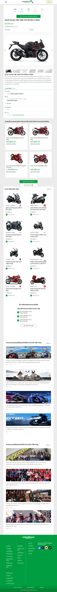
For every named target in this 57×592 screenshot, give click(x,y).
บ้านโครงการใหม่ (9, 573)
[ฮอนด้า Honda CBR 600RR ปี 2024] (40, 158)
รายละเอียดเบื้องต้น (8, 88)
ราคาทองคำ (19, 555)
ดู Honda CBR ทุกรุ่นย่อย (12, 100)
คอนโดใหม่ (8, 575)
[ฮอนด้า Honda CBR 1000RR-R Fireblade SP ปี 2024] (16, 158)
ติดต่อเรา (30, 553)
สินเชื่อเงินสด (20, 546)
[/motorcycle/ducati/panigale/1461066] (14, 279)
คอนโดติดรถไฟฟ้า (9, 578)
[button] (49, 2)
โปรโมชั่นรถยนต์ (9, 563)
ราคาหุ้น (19, 558)
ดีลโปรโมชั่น (31, 546)
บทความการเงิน (9, 556)
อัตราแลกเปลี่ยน (20, 563)
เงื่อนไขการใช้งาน (32, 548)
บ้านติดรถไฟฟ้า (9, 581)
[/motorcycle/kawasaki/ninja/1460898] (14, 225)
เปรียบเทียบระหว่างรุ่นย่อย (28, 181)
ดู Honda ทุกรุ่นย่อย (14, 93)
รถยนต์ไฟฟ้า (8, 548)
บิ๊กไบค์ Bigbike (9, 554)
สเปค (14, 88)
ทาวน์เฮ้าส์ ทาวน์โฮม (10, 583)
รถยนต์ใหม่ (8, 546)
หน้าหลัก (30, 543)
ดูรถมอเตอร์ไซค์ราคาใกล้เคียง (18, 115)
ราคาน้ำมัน (19, 560)
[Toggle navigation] (6, 2)
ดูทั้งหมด (49, 189)
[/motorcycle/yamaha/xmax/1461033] (38, 225)
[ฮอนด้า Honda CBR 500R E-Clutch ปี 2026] (16, 130)
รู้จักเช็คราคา (31, 551)
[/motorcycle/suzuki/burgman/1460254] (14, 198)
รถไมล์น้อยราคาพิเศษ (9, 566)
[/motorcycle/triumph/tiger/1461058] (14, 252)
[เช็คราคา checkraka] (27, 2)
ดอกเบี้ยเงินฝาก (20, 552)
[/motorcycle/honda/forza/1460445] (38, 198)
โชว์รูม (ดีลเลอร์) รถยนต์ (9, 559)
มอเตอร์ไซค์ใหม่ (9, 551)
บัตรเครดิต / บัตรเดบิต (20, 549)
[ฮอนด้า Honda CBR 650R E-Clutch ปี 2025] (40, 130)
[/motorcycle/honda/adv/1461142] (38, 279)
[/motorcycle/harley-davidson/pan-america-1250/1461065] (38, 252)
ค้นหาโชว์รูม (21, 93)
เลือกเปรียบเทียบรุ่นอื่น (28, 325)
